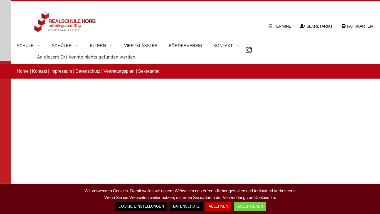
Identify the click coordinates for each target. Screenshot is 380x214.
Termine (282, 26)
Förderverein (185, 45)
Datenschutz (87, 71)
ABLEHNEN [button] (218, 206)
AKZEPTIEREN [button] (250, 206)
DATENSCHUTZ (186, 206)
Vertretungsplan (119, 71)
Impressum (61, 71)
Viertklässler (141, 45)
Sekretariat (320, 26)
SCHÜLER (62, 45)
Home (23, 71)
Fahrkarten (360, 26)
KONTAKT (223, 45)
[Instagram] (248, 50)
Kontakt (39, 71)
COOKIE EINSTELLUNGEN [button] (141, 206)
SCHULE (25, 45)
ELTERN (98, 45)
